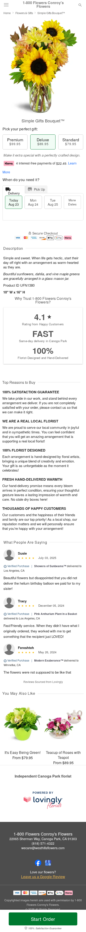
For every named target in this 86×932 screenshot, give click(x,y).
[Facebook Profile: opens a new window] (38, 863)
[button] (76, 921)
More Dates (72, 202)
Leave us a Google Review (43, 876)
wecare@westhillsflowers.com (43, 848)
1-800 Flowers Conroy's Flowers (43, 4)
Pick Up (39, 189)
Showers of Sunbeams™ (50, 566)
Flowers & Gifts (24, 13)
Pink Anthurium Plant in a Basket (55, 614)
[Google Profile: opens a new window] (48, 863)
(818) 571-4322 (43, 843)
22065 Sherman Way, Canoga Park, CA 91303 (43, 838)
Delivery (14, 192)
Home (7, 13)
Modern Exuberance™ (48, 660)
